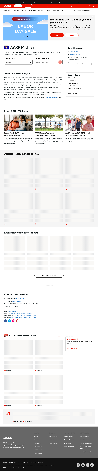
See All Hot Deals (72, 348)
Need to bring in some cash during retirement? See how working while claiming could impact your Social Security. (47, 2)
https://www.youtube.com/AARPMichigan (23, 317)
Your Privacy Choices (16, 467)
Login (90, 5)
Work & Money (72, 93)
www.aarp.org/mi (14, 311)
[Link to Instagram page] (13, 320)
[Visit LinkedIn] (92, 465)
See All (59, 336)
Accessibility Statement (37, 462)
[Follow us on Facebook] (5, 320)
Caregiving (71, 80)
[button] (92, 10)
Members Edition (64, 6)
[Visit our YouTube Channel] (17, 320)
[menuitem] (5, 11)
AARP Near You (38, 453)
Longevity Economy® (85, 451)
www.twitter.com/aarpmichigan (26, 315)
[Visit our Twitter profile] (9, 320)
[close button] (93, 16)
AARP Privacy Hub (14, 462)
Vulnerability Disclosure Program (45, 465)
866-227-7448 (74, 51)
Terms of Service (24, 462)
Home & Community (73, 88)
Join (57, 35)
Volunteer (36, 439)
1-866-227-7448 (19, 298)
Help (85, 10)
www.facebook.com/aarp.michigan (21, 313)
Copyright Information (29, 465)
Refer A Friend (53, 443)
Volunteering (71, 91)
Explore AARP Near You (42, 58)
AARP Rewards (76, 6)
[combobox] (49, 62)
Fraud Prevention (73, 83)
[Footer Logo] (13, 438)
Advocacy (71, 78)
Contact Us (52, 433)
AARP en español (78, 10)
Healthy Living (72, 85)
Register (85, 6)
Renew (72, 35)
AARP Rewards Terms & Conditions (12, 465)
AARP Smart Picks (53, 6)
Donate (36, 436)
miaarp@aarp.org (75, 54)
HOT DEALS (71, 339)
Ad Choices (6, 467)
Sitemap (5, 462)
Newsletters (52, 439)
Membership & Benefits (41, 6)
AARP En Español (53, 436)
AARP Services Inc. (69, 446)
